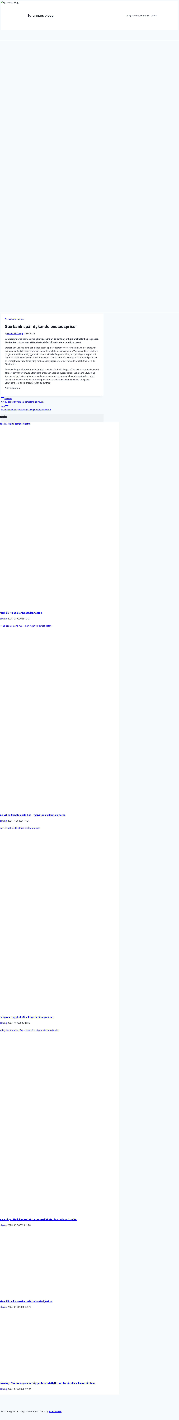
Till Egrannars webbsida (137, 15)
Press (154, 15)
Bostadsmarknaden (14, 319)
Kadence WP (55, 1411)
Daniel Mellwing (15, 333)
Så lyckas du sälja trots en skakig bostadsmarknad (26, 408)
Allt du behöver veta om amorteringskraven (22, 400)
